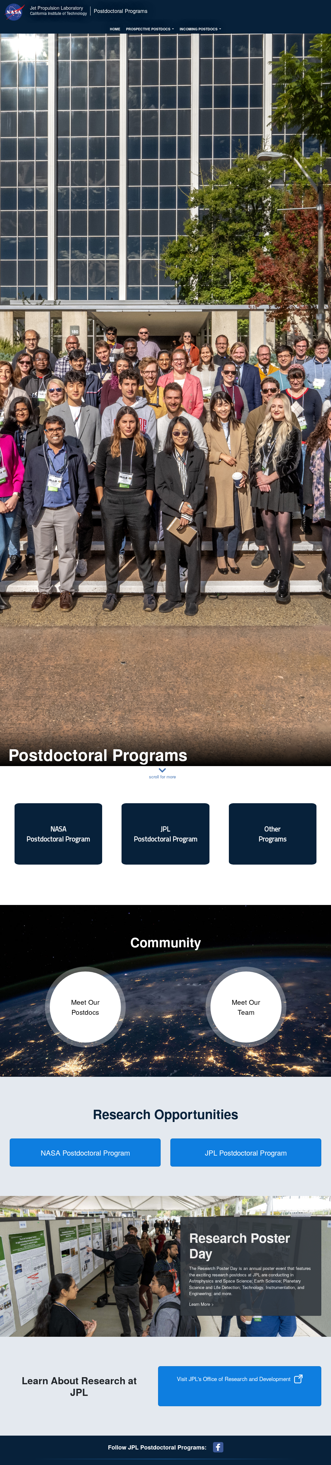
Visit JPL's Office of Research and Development (234, 1379)
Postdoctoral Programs (120, 11)
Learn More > (201, 1304)
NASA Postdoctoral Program (85, 1153)
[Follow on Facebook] (218, 1447)
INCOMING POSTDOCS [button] (199, 28)
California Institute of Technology (58, 13)
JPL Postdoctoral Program (246, 1153)
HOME (116, 28)
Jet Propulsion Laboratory (56, 8)
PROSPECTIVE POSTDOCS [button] (148, 28)
